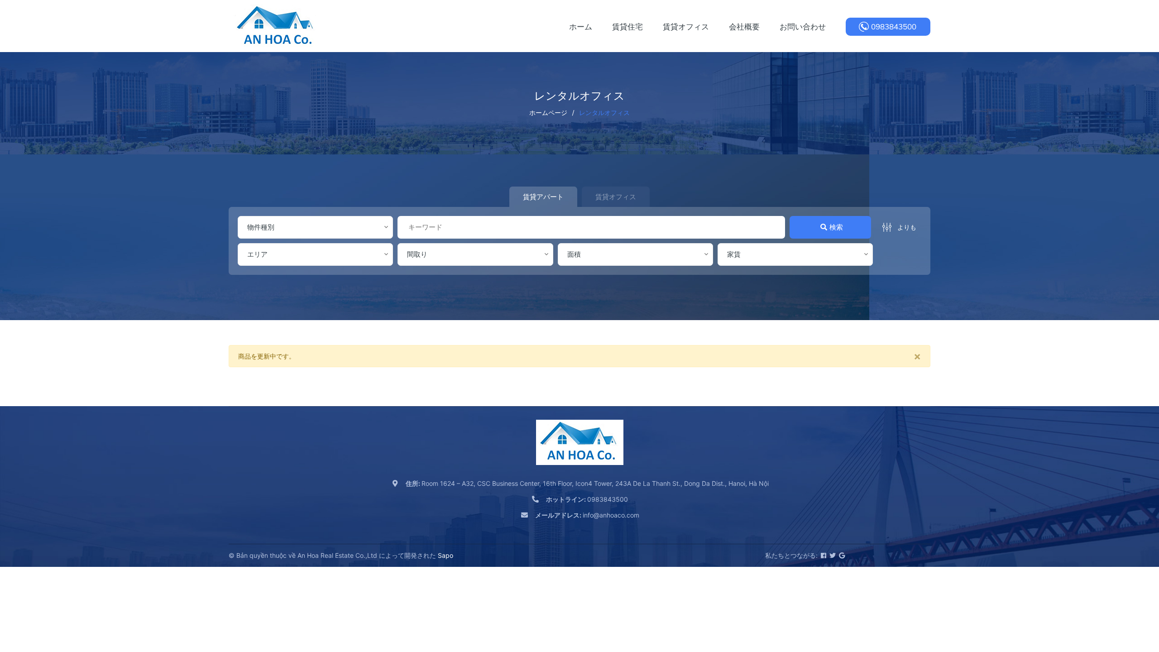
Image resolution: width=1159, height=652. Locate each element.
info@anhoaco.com (587, 515)
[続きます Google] (841, 555)
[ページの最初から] (1129, 604)
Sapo (445, 555)
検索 (836, 227)
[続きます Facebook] (822, 555)
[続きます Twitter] (832, 555)
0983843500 (893, 26)
